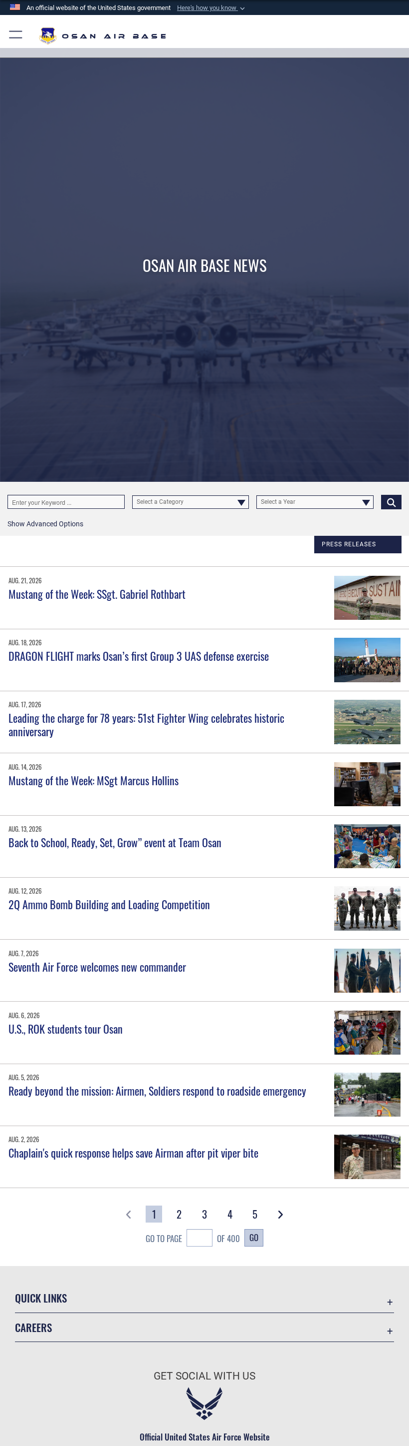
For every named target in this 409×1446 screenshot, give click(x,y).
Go (253, 1237)
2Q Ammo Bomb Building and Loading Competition (109, 904)
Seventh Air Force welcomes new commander (97, 967)
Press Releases (349, 544)
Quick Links (41, 1298)
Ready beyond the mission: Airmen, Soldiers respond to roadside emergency (157, 1091)
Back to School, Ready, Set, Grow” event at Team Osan (114, 842)
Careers (33, 1327)
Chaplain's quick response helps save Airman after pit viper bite (133, 1153)
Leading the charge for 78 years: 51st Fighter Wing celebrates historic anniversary (146, 724)
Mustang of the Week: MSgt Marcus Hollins (93, 780)
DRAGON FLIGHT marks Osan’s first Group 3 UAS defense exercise (138, 656)
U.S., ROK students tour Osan (65, 1029)
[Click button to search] (391, 502)
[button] (212, 8)
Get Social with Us (204, 1376)
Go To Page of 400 (193, 1238)
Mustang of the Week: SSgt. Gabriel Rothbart (97, 594)
